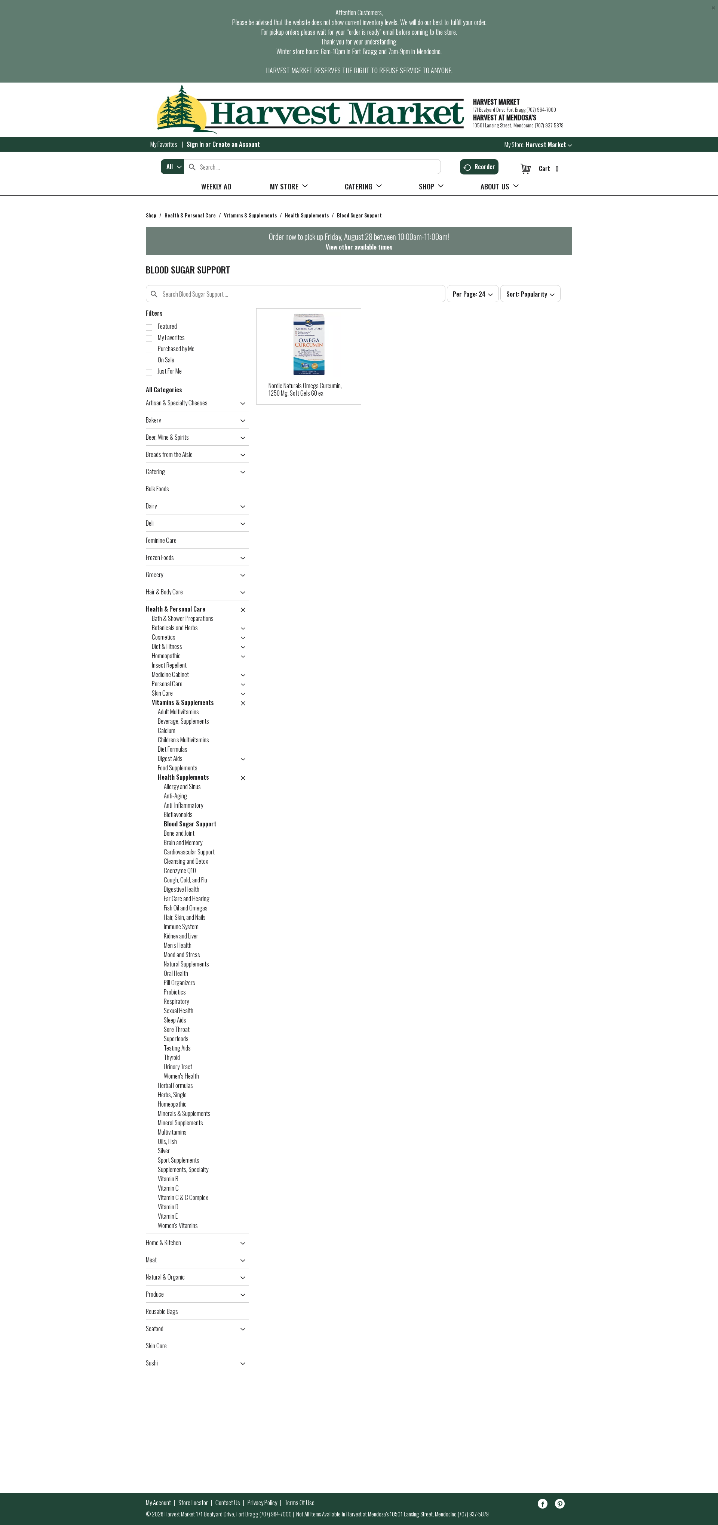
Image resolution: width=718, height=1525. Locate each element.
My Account (158, 1502)
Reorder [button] (485, 166)
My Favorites (163, 144)
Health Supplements (307, 215)
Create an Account (236, 144)
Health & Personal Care (190, 215)
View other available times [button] (359, 246)
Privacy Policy (262, 1502)
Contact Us (227, 1502)
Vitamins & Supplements (250, 215)
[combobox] (172, 166)
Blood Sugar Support (359, 215)
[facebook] (542, 1505)
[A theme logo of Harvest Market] (305, 110)
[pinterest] (560, 1505)
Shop (151, 215)
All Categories (164, 389)
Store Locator (193, 1502)
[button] (549, 144)
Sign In (195, 144)
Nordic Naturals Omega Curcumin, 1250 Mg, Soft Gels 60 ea (305, 389)
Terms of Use (299, 1502)
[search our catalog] (192, 166)
